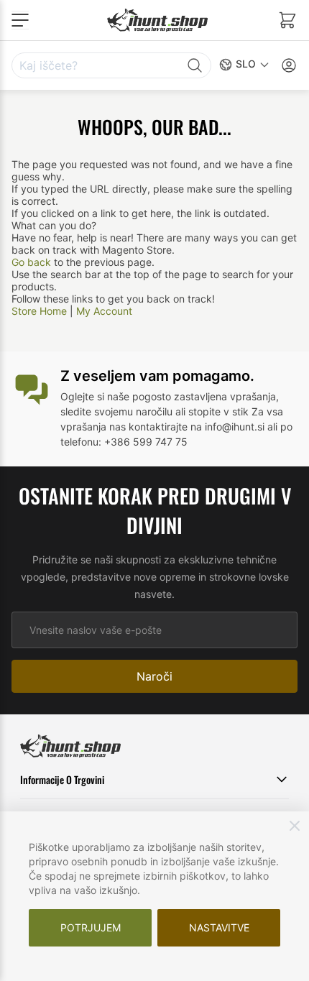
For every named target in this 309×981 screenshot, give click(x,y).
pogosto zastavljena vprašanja (204, 396)
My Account (104, 311)
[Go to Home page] (157, 20)
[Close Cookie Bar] (294, 825)
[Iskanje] (195, 65)
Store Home (39, 311)
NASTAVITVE (219, 927)
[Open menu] (20, 20)
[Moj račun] (289, 65)
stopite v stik (218, 411)
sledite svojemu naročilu (116, 411)
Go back (31, 262)
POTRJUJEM (90, 927)
